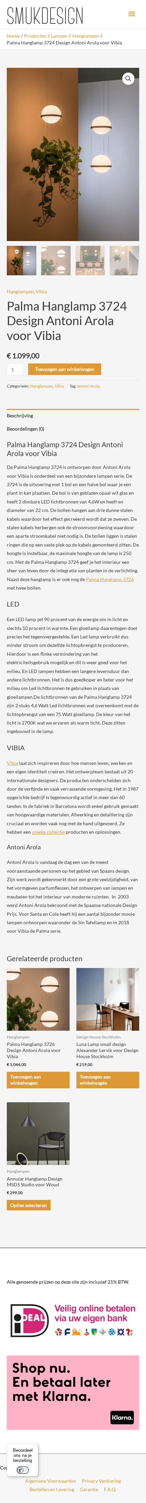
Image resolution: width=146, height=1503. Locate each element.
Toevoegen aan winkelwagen (64, 369)
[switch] (23, 1470)
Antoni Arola (88, 386)
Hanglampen (20, 291)
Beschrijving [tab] (20, 415)
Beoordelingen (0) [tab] (25, 429)
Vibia (41, 291)
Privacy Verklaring (101, 1481)
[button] (128, 79)
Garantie (89, 1489)
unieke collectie (48, 832)
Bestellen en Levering (52, 1489)
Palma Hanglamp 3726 (110, 579)
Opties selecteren (28, 1205)
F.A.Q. (110, 1489)
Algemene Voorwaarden (50, 1481)
